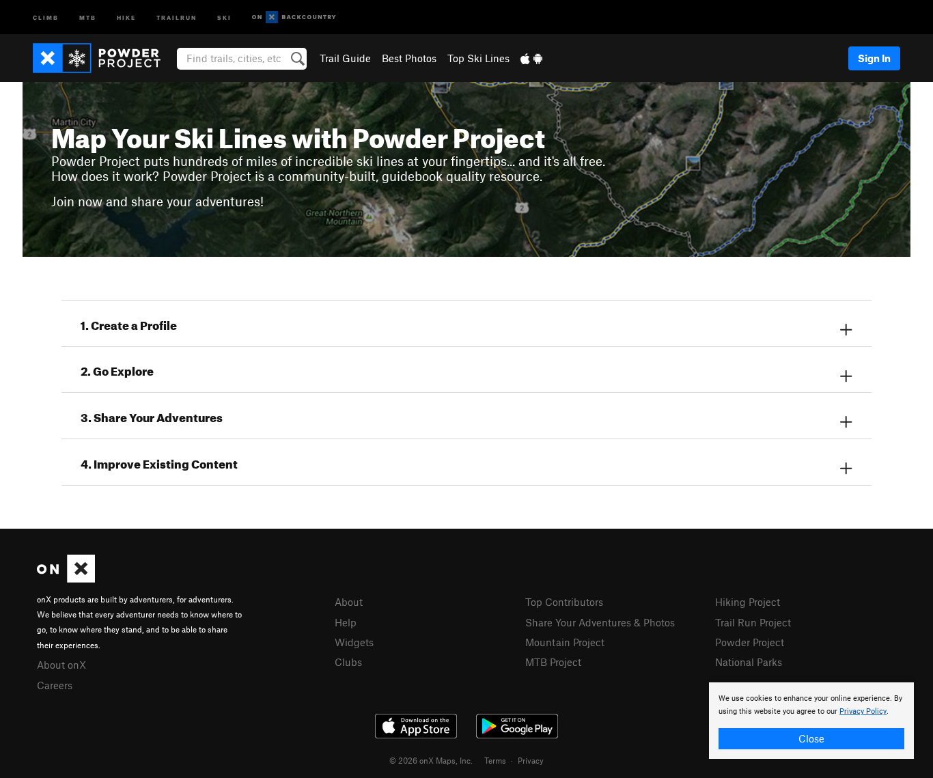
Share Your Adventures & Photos (600, 622)
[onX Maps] (66, 578)
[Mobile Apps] (531, 58)
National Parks (748, 662)
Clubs (348, 662)
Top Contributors (564, 602)
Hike (126, 16)
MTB (87, 16)
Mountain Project (564, 642)
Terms (495, 760)
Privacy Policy (863, 711)
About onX (61, 664)
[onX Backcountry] (294, 17)
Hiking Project (747, 602)
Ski (224, 16)
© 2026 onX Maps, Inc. (431, 760)
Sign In (874, 58)
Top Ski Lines (478, 58)
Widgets (354, 642)
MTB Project (553, 662)
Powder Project (749, 642)
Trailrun (176, 16)
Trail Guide (345, 58)
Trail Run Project (753, 622)
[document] (811, 720)
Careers (54, 685)
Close (811, 738)
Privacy (531, 760)
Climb (46, 16)
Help (346, 622)
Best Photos (409, 58)
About (349, 602)
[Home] (103, 58)
